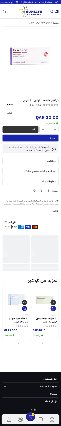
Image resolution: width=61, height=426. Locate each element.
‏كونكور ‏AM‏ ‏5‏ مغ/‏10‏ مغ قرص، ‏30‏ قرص (46, 320)
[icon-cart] (4, 11)
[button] (52, 11)
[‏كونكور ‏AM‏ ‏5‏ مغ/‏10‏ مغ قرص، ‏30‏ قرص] (45, 300)
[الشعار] (30, 11)
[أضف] (53, 308)
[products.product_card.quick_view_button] (53, 302)
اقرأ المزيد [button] (54, 211)
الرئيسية (55, 22)
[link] (48, 191)
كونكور (55, 315)
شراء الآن (52, 138)
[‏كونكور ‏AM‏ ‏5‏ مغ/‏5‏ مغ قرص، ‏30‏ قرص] (16, 300)
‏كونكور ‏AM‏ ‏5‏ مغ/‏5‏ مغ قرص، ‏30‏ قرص (18, 320)
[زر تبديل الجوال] (56, 11)
